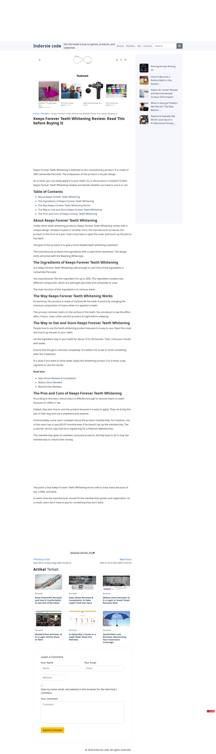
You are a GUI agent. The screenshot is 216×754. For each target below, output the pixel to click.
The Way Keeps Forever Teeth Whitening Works (64, 205)
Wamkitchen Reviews (50, 386)
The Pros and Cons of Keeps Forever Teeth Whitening (67, 213)
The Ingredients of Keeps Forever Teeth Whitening (66, 201)
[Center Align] (179, 46)
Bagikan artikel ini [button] (82, 553)
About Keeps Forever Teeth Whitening (59, 196)
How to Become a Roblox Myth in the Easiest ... (161, 80)
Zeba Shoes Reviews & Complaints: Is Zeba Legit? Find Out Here (81, 600)
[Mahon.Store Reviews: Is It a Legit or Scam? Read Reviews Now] (116, 581)
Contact (147, 46)
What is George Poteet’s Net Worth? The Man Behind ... (164, 106)
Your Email (90, 662)
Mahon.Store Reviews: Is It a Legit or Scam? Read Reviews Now (116, 600)
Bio (139, 46)
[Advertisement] (108, 20)
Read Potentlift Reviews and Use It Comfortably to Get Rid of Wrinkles (48, 600)
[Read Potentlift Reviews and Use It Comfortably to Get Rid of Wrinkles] (48, 581)
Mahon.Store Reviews (50, 382)
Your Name (47, 662)
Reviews (130, 46)
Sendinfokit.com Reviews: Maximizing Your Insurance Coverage (114, 638)
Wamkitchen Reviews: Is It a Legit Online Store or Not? (48, 637)
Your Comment (49, 698)
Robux (120, 46)
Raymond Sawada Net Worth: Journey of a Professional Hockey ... (163, 119)
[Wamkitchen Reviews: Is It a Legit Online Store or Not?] (48, 618)
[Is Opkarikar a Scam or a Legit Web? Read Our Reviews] (82, 618)
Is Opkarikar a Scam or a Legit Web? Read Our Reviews (82, 637)
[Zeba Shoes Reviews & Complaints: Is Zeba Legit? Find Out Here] (82, 581)
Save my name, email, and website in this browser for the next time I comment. (79, 691)
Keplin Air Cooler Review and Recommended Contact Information (164, 93)
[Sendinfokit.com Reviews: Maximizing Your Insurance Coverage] (116, 618)
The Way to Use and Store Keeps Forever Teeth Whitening (70, 209)
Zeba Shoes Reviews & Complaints (57, 378)
